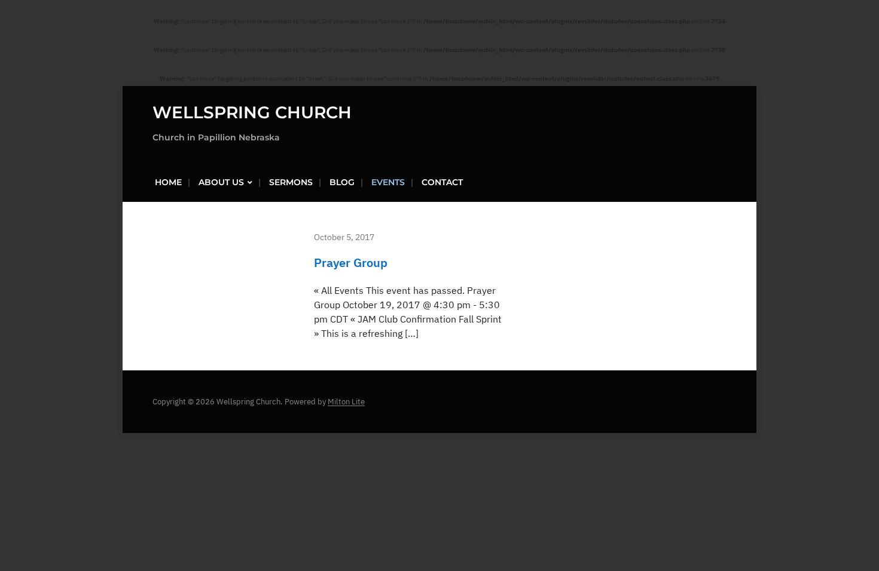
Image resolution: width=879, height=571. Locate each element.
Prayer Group (350, 262)
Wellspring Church (252, 112)
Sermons (291, 182)
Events (388, 182)
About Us (221, 182)
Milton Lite (346, 402)
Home (168, 182)
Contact (442, 182)
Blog (342, 182)
